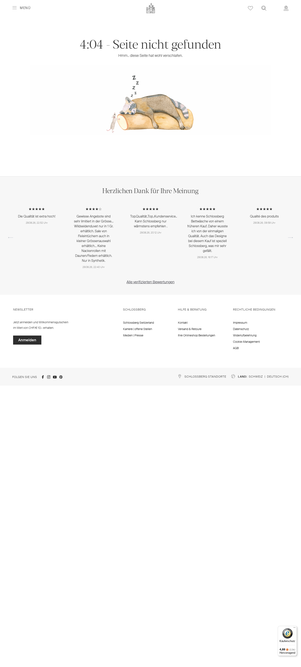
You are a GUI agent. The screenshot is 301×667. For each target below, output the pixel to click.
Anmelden (27, 340)
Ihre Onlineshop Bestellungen (196, 335)
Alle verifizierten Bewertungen (150, 282)
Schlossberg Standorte (205, 376)
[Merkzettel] (250, 8)
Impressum (240, 322)
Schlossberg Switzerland (138, 322)
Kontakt (183, 322)
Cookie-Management (246, 342)
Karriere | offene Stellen (137, 329)
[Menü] (294, 628)
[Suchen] (264, 8)
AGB (236, 348)
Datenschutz (241, 329)
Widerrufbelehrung (245, 335)
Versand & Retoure (189, 329)
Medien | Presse (133, 335)
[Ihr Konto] (286, 8)
